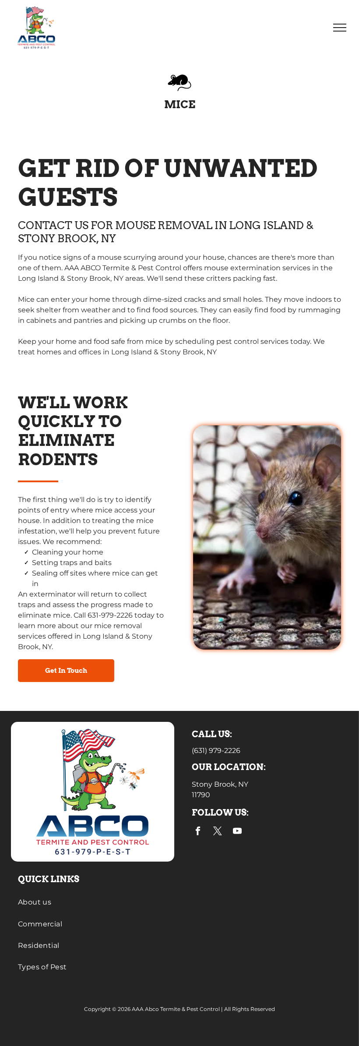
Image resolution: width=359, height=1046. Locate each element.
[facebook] (198, 832)
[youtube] (237, 832)
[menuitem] (179, 902)
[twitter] (217, 832)
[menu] (339, 27)
